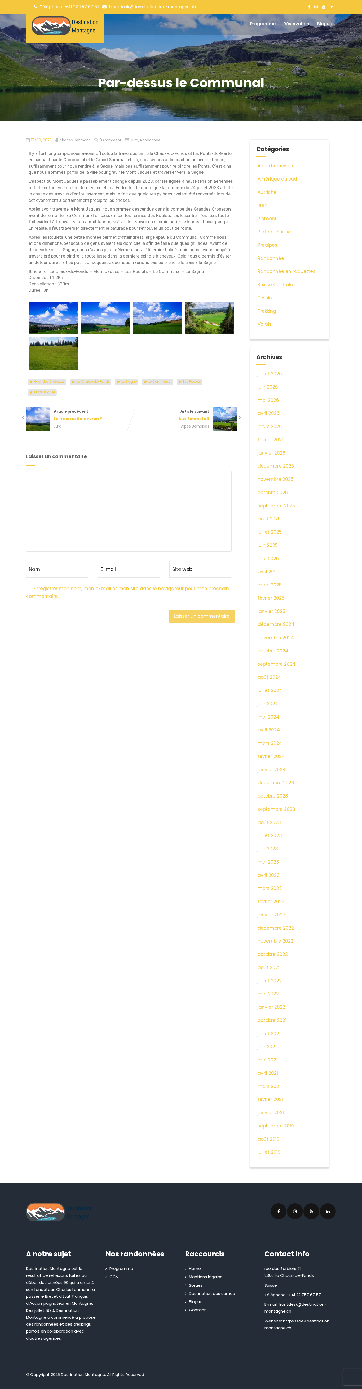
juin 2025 (268, 545)
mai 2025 (268, 558)
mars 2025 (270, 585)
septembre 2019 (276, 1126)
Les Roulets (192, 381)
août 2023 (269, 822)
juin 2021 (267, 1046)
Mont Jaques (44, 392)
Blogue (324, 24)
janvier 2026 (271, 453)
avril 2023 (269, 875)
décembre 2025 (276, 466)
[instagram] (316, 7)
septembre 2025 (276, 506)
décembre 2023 (276, 783)
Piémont (267, 218)
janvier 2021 (271, 1112)
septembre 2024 (276, 664)
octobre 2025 (273, 492)
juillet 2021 (269, 1033)
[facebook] (309, 7)
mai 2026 (268, 400)
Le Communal (159, 381)
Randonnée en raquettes (286, 271)
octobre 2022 (273, 954)
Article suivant (193, 415)
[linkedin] (331, 7)
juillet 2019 (269, 1152)
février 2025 (271, 598)
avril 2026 (269, 413)
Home (195, 1268)
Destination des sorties (212, 1293)
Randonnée (150, 140)
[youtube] (324, 7)
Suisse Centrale (275, 284)
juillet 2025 (270, 532)
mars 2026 (270, 426)
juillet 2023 (270, 835)
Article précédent (78, 415)
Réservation (296, 24)
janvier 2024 (272, 770)
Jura (134, 140)
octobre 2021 (272, 1020)
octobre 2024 (273, 651)
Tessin (265, 298)
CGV (113, 1276)
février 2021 (270, 1099)
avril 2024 (269, 730)
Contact (197, 1310)
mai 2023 (268, 862)
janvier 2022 (271, 1007)
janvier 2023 (271, 915)
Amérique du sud (277, 179)
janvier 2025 (271, 611)
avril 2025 (268, 571)
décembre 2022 (276, 928)
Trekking (267, 311)
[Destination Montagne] (65, 25)
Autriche (267, 192)
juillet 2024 (270, 690)
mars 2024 (270, 743)
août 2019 (269, 1139)
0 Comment (110, 140)
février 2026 (271, 440)
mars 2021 (269, 1086)
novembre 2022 (275, 941)
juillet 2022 (270, 981)
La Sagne (129, 381)
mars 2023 (270, 888)
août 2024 (269, 677)
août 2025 (269, 519)
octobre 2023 (273, 796)
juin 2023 (268, 849)
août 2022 (269, 967)
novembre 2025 (275, 479)
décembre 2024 (276, 624)
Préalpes (267, 245)
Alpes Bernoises (195, 426)
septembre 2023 (276, 809)
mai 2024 (268, 717)
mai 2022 (268, 994)
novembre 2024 (276, 637)
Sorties (196, 1285)
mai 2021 (267, 1060)
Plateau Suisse (274, 232)
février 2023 (271, 901)
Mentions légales (205, 1276)
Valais (264, 324)
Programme (263, 24)
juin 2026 (268, 387)
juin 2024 (268, 703)
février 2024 (271, 756)
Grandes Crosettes (49, 381)
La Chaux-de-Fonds (93, 381)
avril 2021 (268, 1073)
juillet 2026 (270, 374)
